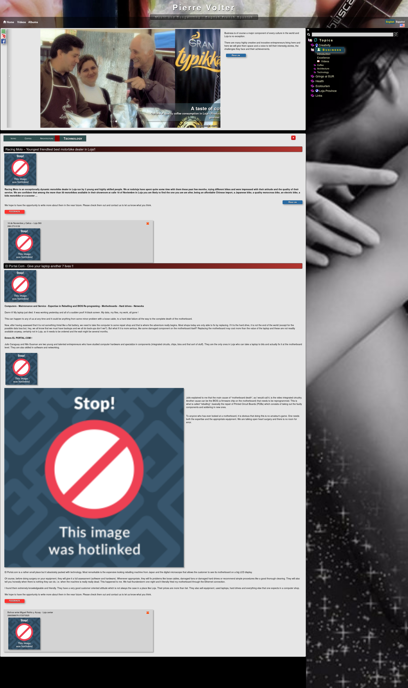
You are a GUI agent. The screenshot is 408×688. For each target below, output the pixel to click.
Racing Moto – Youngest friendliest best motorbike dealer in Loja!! (50, 149)
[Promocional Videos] (293, 137)
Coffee (320, 65)
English (390, 21)
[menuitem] (21, 22)
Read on (236, 55)
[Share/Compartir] (3, 41)
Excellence (323, 57)
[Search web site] (396, 34)
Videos (21, 22)
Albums (33, 22)
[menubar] (27, 22)
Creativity (324, 45)
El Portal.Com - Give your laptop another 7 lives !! (39, 266)
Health (320, 81)
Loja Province (327, 91)
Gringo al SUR (325, 76)
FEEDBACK (14, 211)
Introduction (323, 54)
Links (319, 95)
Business (331, 50)
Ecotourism (323, 86)
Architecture (323, 68)
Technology (323, 72)
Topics (325, 40)
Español (400, 21)
